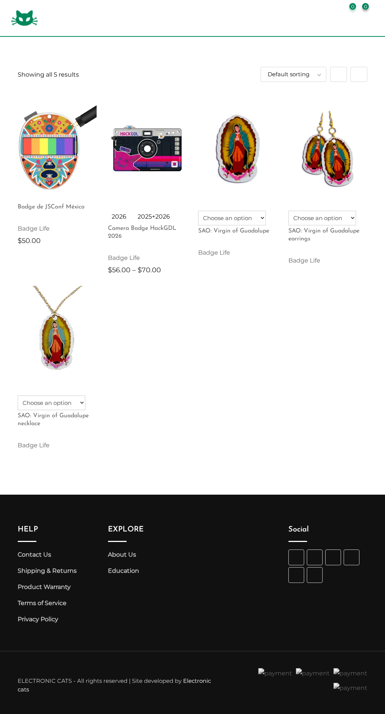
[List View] (358, 74)
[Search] (323, 9)
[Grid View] (338, 74)
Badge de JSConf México (51, 207)
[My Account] (335, 9)
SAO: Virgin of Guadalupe (233, 231)
